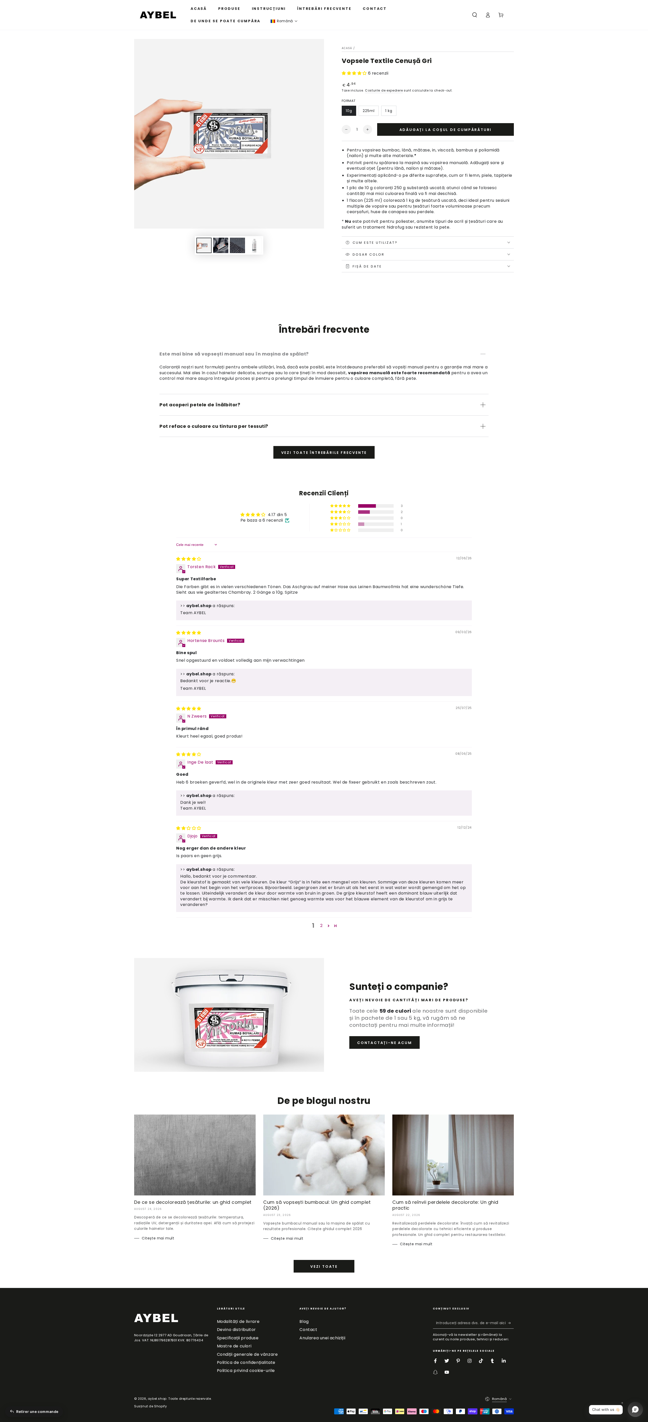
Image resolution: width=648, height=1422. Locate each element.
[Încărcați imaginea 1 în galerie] (204, 245)
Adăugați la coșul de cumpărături (445, 129)
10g (349, 110)
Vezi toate (324, 1266)
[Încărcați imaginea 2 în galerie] (220, 245)
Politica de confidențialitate (246, 1362)
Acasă (347, 48)
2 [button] (321, 925)
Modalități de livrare (238, 1321)
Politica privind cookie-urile (246, 1370)
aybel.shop (157, 1398)
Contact (308, 1329)
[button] (284, 21)
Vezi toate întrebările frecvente (324, 452)
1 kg (388, 110)
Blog (304, 1321)
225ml (369, 110)
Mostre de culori (234, 1346)
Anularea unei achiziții (322, 1338)
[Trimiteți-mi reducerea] (511, 1322)
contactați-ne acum (384, 1042)
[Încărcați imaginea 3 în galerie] (237, 245)
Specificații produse (238, 1338)
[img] (188, 559)
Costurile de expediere (384, 90)
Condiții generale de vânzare (247, 1354)
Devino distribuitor (236, 1329)
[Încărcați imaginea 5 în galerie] (254, 245)
